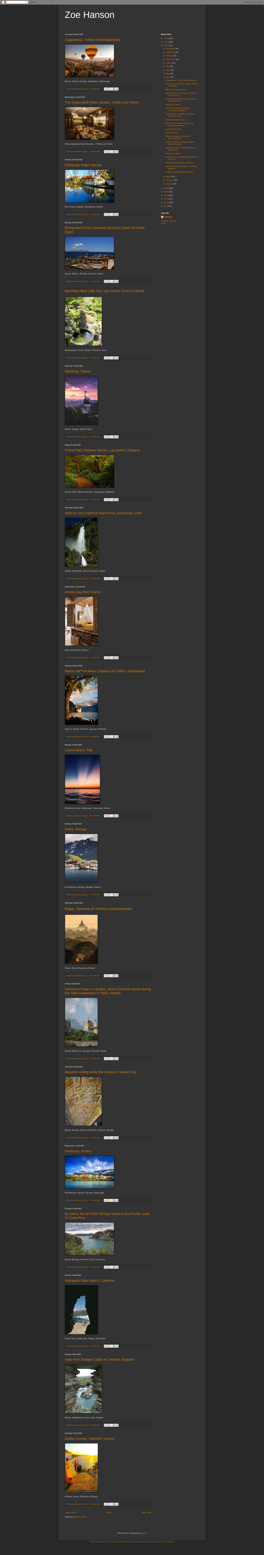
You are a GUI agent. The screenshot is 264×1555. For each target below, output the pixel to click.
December (170, 49)
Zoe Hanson (89, 15)
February (170, 180)
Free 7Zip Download (165, 1542)
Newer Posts (71, 1513)
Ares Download (149, 1542)
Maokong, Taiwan (78, 371)
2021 (166, 46)
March (169, 177)
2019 (166, 192)
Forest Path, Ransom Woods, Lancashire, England (102, 450)
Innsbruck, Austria (78, 1151)
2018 (166, 195)
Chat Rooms (112, 1542)
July (168, 66)
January (169, 184)
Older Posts (146, 1513)
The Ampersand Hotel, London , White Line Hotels (102, 102)
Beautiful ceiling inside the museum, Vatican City (100, 1072)
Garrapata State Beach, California (90, 1280)
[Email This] (105, 89)
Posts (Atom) (81, 1517)
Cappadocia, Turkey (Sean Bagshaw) (92, 40)
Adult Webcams (125, 1542)
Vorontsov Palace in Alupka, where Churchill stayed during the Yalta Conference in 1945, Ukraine (108, 991)
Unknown (168, 217)
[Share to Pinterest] (117, 89)
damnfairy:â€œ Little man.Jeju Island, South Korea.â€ (104, 291)
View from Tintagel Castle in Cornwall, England (99, 1359)
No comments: (95, 89)
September (171, 59)
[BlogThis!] (108, 89)
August (169, 63)
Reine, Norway (76, 829)
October (169, 56)
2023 (166, 38)
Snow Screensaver (98, 1542)
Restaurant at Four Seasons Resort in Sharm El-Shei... (181, 94)
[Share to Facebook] (114, 89)
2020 (166, 188)
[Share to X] (111, 89)
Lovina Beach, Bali (78, 750)
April (168, 77)
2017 (166, 199)
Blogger (143, 1533)
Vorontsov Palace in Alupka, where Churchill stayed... (180, 143)
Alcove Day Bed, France (83, 592)
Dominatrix (137, 1542)
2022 (166, 42)
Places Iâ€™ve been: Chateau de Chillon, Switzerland (105, 671)
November (170, 52)
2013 (166, 206)
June (168, 70)
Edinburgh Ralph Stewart (83, 165)
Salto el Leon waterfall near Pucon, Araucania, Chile (103, 513)
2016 (166, 203)
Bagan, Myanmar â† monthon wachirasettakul (98, 909)
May (168, 74)
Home (108, 1513)
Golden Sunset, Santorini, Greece (89, 1439)
